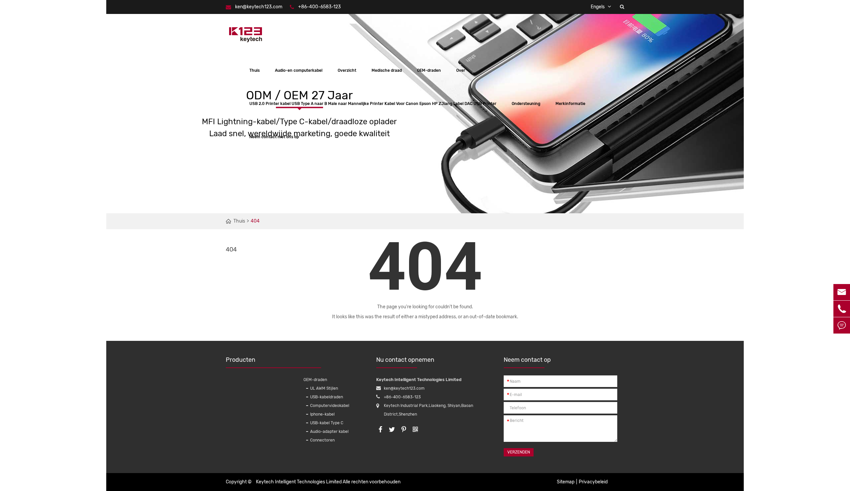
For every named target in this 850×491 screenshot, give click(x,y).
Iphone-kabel (322, 414)
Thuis (254, 70)
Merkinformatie (570, 103)
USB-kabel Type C (326, 423)
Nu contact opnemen (405, 359)
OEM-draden (429, 70)
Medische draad (387, 70)
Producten (240, 359)
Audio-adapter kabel (329, 431)
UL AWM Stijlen (324, 388)
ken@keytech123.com (258, 7)
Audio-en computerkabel (298, 70)
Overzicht (347, 70)
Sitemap (565, 482)
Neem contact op (527, 359)
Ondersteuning (526, 103)
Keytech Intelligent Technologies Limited (299, 482)
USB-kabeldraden (326, 397)
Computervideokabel (329, 405)
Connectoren (322, 440)
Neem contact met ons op (274, 137)
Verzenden (518, 452)
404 (255, 221)
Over (460, 70)
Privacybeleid (593, 482)
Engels (598, 7)
